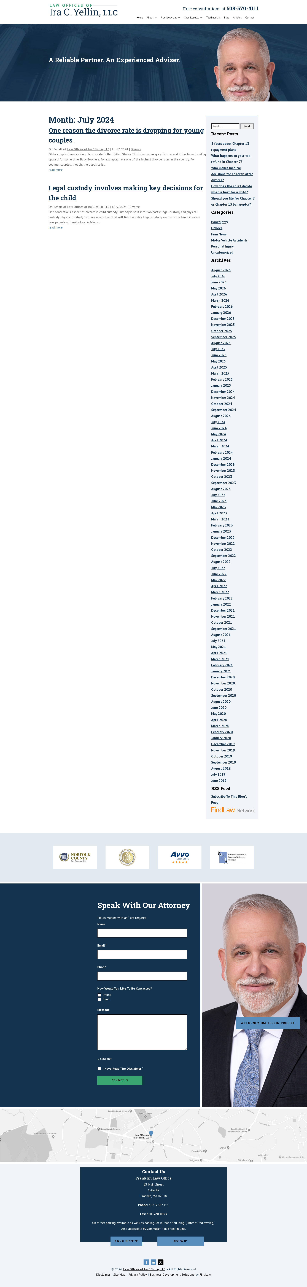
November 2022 (223, 543)
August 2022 (221, 562)
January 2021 (221, 671)
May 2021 (218, 647)
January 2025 (221, 385)
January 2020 (221, 738)
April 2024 (219, 440)
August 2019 (221, 768)
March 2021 (220, 659)
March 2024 (220, 446)
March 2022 (220, 592)
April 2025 (219, 367)
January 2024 (221, 458)
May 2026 (218, 288)
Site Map (119, 1274)
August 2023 (221, 489)
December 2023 (223, 464)
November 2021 (223, 616)
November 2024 (223, 398)
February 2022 (222, 598)
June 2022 (219, 574)
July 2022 (218, 568)
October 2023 (221, 476)
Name (101, 924)
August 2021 (221, 635)
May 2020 (218, 713)
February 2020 (222, 732)
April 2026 (219, 294)
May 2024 (218, 434)
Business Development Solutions (172, 1274)
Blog (226, 17)
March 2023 (220, 519)
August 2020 (221, 701)
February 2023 (222, 525)
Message (103, 1010)
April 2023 (219, 513)
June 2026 (219, 282)
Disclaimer (104, 1059)
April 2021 (219, 653)
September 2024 (223, 410)
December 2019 (223, 744)
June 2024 (219, 428)
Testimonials (213, 17)
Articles (237, 17)
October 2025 (221, 331)
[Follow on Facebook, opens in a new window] (146, 1262)
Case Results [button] (191, 17)
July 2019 (218, 774)
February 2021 (222, 665)
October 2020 (221, 689)
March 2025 (220, 373)
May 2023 (218, 507)
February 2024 (222, 452)
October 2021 (221, 622)
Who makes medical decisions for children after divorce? (232, 174)
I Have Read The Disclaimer (123, 1068)
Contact (249, 17)
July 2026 (218, 276)
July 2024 (218, 422)
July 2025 (218, 349)
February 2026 (222, 306)
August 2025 (221, 343)
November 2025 (223, 325)
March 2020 (220, 726)
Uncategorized (222, 252)
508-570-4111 (242, 8)
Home (140, 17)
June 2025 (219, 355)
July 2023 (218, 495)
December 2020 (223, 677)
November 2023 (223, 470)
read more (56, 170)
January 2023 (221, 531)
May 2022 (218, 580)
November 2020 (223, 683)
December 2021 (223, 610)
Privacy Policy (137, 1274)
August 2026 (221, 270)
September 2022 (223, 556)
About (150, 17)
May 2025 (218, 361)
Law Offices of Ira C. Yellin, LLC (88, 149)
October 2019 (221, 756)
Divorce (136, 149)
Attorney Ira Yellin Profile (268, 1023)
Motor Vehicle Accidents (229, 240)
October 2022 (221, 549)
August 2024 (221, 416)
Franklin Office (126, 1241)
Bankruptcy (219, 222)
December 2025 (223, 318)
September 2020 (223, 695)
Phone (101, 967)
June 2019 (219, 780)
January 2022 (221, 604)
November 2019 (223, 750)
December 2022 (223, 537)
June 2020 (219, 707)
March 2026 (220, 300)
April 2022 (219, 586)
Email (102, 945)
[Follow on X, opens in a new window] (160, 1262)
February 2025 (222, 379)
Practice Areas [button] (169, 17)
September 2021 (223, 629)
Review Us (181, 1241)
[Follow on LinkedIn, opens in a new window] (153, 1262)
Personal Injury (222, 246)
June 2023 (219, 501)
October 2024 (221, 404)
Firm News (219, 234)
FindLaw (205, 1274)
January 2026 (221, 312)
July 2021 (218, 641)
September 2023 (223, 483)
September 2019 (223, 762)
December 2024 (223, 391)
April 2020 (219, 720)
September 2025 (223, 337)
